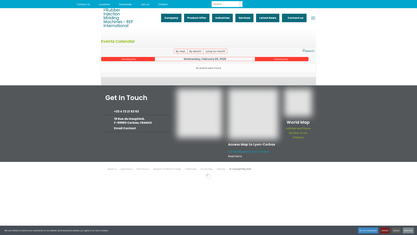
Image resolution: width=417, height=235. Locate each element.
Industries (222, 18)
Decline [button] (384, 230)
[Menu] (313, 17)
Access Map (207, 169)
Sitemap (221, 169)
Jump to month (215, 51)
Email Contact (125, 128)
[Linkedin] (361, 4)
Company (171, 18)
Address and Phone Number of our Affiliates (298, 132)
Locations (104, 4)
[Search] (308, 51)
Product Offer (196, 18)
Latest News (267, 18)
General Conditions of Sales (167, 169)
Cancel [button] (396, 230)
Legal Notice (126, 169)
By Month (195, 51)
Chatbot (163, 4)
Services (244, 18)
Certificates (190, 169)
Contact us (295, 18)
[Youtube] (354, 4)
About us (112, 169)
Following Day (281, 59)
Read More (235, 156)
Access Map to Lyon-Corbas (251, 144)
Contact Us (83, 4)
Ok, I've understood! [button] (368, 230)
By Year (180, 51)
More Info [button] (408, 230)
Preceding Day (129, 59)
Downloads (125, 4)
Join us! (144, 4)
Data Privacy (143, 169)
